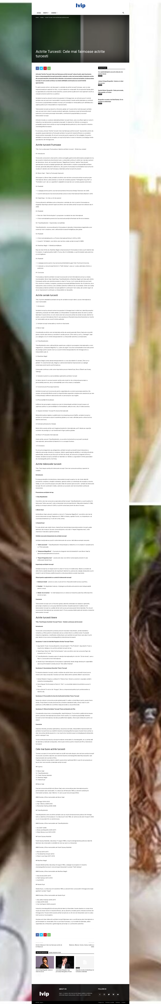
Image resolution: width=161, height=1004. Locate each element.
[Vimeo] (113, 994)
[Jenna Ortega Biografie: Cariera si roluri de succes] (45, 962)
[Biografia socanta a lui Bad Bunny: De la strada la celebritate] (85, 962)
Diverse (53, 13)
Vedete (45, 13)
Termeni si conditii (109, 1002)
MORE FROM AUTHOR (55, 952)
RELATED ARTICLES (42, 952)
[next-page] (39, 975)
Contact (123, 1002)
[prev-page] (37, 975)
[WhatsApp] (49, 68)
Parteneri (118, 1002)
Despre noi (101, 1002)
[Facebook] (37, 68)
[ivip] (80, 5)
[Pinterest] (45, 68)
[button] (123, 13)
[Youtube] (118, 994)
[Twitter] (41, 68)
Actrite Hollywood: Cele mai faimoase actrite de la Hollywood (49, 945)
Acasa (39, 13)
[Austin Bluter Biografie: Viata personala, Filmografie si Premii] (65, 962)
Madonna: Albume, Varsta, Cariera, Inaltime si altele (81, 945)
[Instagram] (104, 994)
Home (37, 17)
